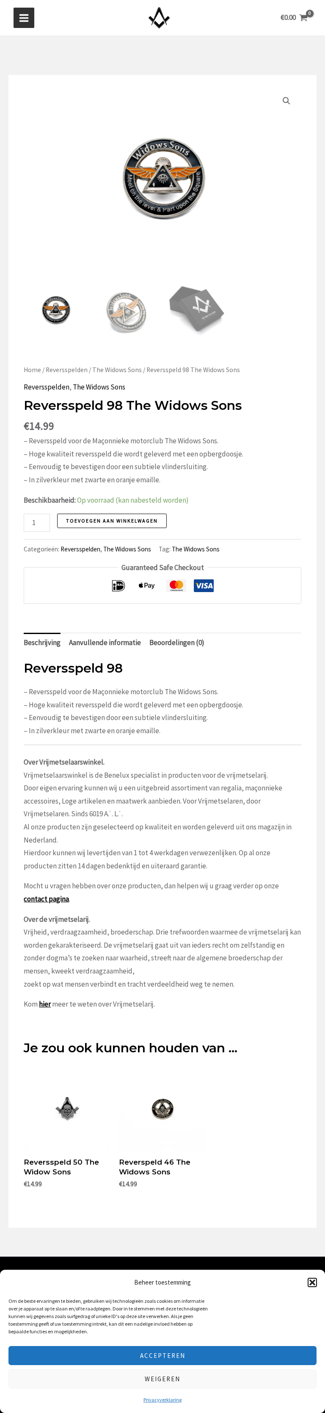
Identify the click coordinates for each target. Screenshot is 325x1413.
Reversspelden (67, 370)
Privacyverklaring (162, 1399)
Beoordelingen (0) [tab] (176, 642)
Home (32, 370)
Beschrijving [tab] (42, 642)
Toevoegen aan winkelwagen (112, 520)
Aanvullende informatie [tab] (105, 642)
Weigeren (162, 1379)
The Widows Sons (117, 370)
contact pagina (46, 899)
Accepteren (162, 1356)
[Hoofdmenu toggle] (24, 18)
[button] (312, 1282)
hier (45, 1004)
